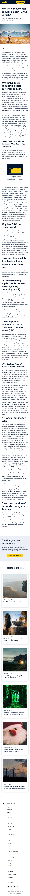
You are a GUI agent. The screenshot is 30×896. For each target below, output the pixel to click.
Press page (10, 863)
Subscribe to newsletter (15, 555)
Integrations (10, 823)
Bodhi (23, 517)
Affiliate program (12, 874)
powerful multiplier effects (10, 490)
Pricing (9, 829)
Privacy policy (10, 891)
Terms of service (19, 891)
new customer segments (10, 273)
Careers (10, 865)
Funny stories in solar (13, 851)
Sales (8, 812)
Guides (9, 846)
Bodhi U (9, 838)
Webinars (10, 843)
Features (10, 821)
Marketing (9, 809)
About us (10, 860)
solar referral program (13, 461)
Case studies (11, 826)
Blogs (9, 840)
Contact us (10, 877)
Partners (10, 849)
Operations (10, 807)
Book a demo (20, 2)
